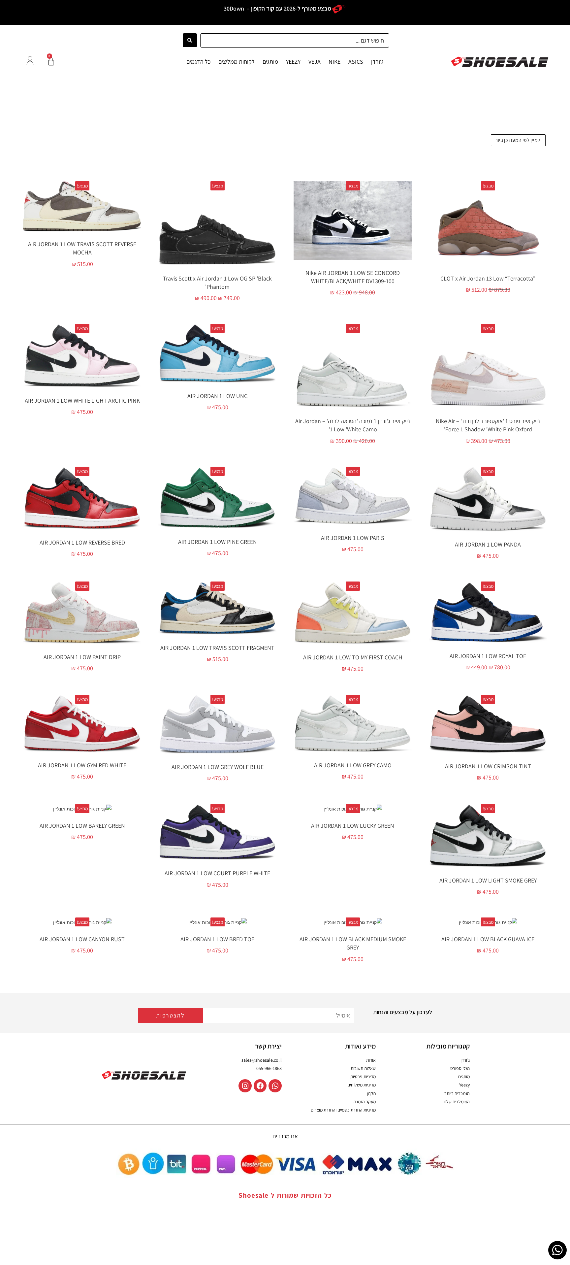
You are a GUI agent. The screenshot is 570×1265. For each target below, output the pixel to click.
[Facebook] (260, 1085)
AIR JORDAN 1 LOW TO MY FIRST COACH (352, 657)
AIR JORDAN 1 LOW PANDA (488, 544)
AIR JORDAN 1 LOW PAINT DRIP (82, 657)
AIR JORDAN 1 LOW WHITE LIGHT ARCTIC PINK (82, 400)
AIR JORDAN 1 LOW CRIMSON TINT (488, 766)
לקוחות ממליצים (236, 61)
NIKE (334, 61)
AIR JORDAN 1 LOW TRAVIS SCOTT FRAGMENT (217, 647)
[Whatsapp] (275, 1085)
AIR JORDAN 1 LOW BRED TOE (217, 939)
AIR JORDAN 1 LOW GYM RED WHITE (82, 765)
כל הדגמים (198, 61)
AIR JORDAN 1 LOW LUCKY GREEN (352, 825)
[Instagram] (245, 1085)
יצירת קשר (268, 1046)
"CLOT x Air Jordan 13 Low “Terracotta (487, 278)
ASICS (355, 61)
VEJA (314, 61)
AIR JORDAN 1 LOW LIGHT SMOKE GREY (488, 880)
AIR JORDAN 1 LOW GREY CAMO (353, 765)
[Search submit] (190, 40)
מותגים (270, 61)
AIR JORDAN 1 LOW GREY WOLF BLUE (218, 767)
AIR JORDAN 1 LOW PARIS (352, 538)
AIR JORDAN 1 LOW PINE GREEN (217, 542)
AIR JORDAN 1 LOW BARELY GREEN (82, 825)
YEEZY (293, 61)
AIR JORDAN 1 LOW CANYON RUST (82, 939)
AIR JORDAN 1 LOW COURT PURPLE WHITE (217, 873)
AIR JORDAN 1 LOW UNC (217, 396)
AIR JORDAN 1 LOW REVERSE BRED (82, 542)
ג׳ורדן (377, 61)
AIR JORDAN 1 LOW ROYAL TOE (488, 656)
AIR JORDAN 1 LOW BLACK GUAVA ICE (487, 939)
